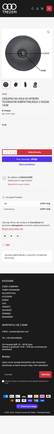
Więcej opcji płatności (27, 164)
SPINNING (6, 313)
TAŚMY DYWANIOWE (11, 290)
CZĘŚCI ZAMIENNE (10, 286)
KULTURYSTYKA (9, 293)
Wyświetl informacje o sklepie (18, 184)
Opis (8, 245)
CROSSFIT (6, 307)
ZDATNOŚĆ (7, 310)
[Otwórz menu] (49, 8)
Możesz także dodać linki (12, 229)
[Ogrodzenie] (32, 8)
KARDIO (5, 300)
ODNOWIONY (7, 317)
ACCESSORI (7, 296)
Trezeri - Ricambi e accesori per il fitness (23, 412)
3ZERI (4, 94)
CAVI (4, 303)
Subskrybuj (45, 374)
